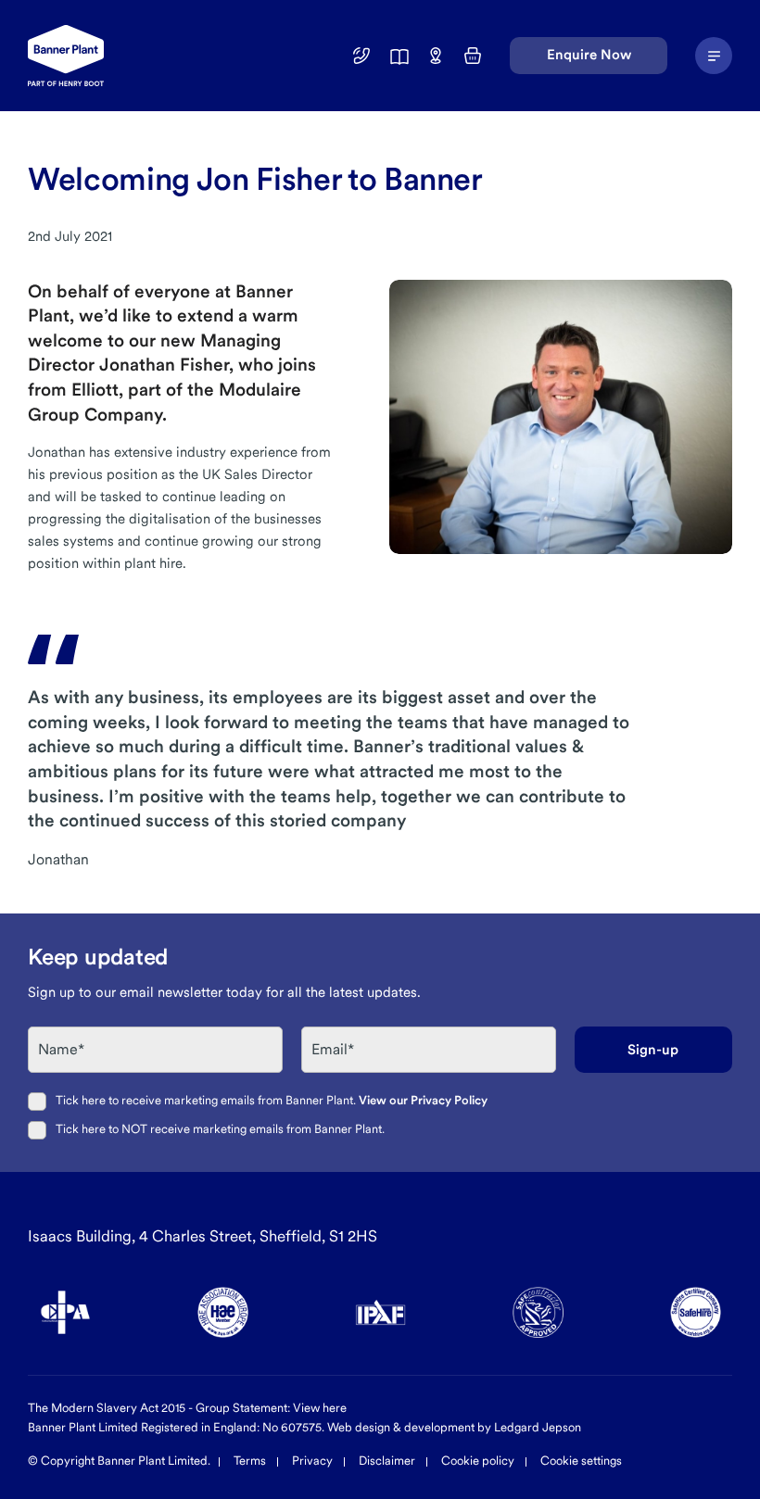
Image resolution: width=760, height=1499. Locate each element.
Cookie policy (477, 1461)
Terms (250, 1461)
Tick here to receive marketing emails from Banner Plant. (272, 1100)
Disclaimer (387, 1461)
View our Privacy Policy (423, 1100)
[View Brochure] (398, 55)
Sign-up (652, 1049)
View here (320, 1408)
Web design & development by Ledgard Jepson (454, 1427)
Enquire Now (589, 54)
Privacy (312, 1461)
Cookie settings (581, 1461)
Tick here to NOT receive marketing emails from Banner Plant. (220, 1129)
